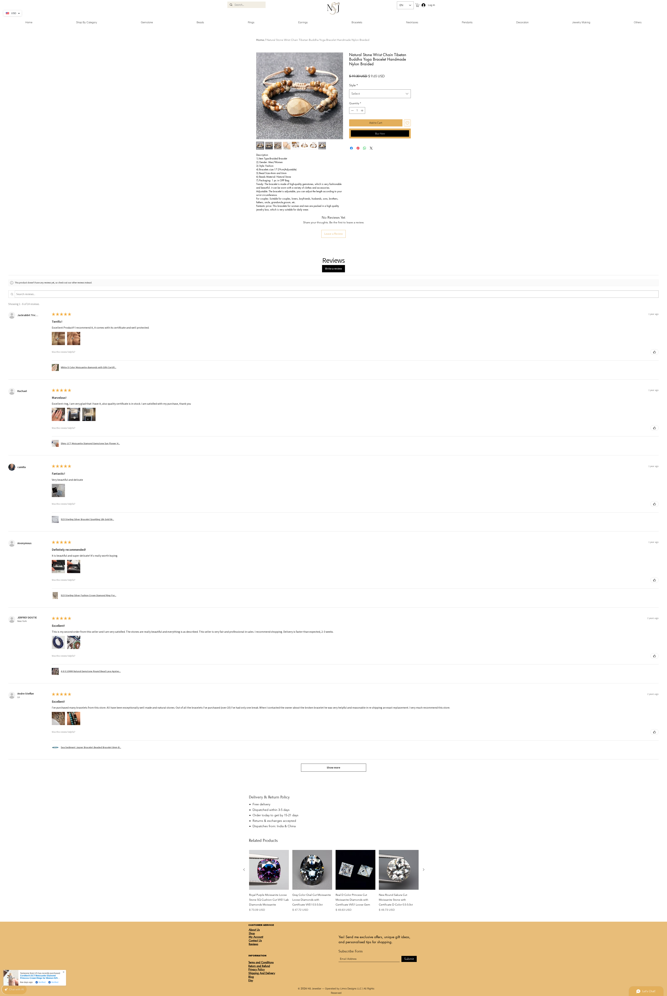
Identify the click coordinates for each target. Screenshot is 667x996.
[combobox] (380, 93)
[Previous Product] (244, 869)
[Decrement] (352, 110)
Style (353, 85)
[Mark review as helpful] (654, 352)
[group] (334, 881)
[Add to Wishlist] (407, 122)
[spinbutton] (357, 110)
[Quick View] (269, 870)
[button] (417, 5)
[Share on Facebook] (351, 148)
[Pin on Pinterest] (358, 148)
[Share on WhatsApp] (365, 148)
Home (260, 40)
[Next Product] (424, 869)
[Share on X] (371, 148)
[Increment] (362, 110)
